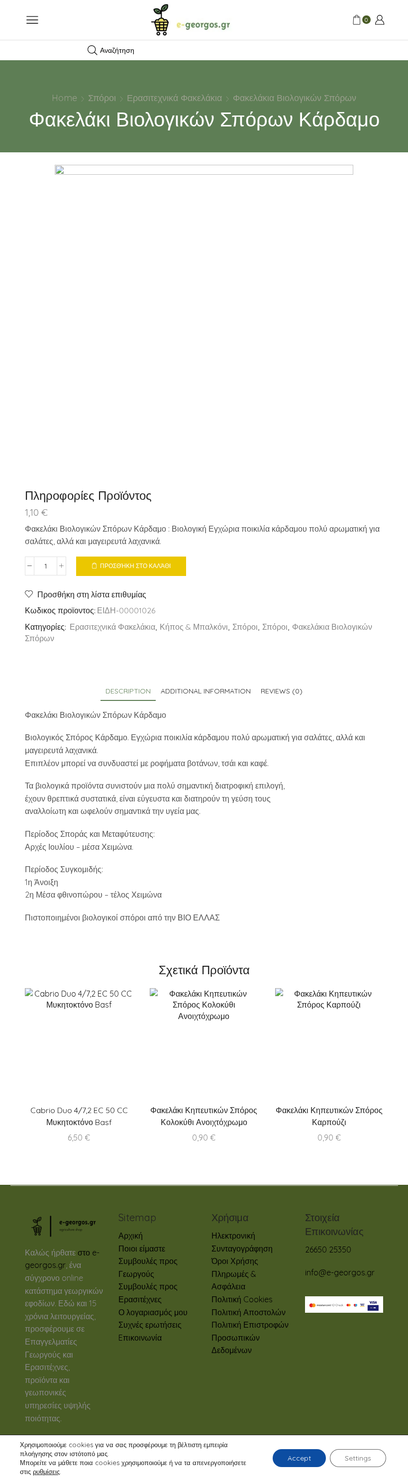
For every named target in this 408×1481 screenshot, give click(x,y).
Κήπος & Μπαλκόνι (194, 627)
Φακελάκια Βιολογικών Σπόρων (294, 98)
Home (64, 98)
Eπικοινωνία (140, 1338)
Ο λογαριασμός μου (153, 1312)
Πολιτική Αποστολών (248, 1312)
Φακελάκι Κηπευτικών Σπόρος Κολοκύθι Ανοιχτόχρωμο (203, 1116)
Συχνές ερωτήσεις (150, 1325)
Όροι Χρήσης (234, 1261)
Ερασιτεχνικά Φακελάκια (174, 98)
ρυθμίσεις (46, 1472)
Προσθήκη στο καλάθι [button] (224, 1046)
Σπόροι (102, 98)
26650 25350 (328, 1249)
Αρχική (130, 1236)
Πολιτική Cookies (242, 1299)
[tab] (128, 691)
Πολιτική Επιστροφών (250, 1325)
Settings (358, 1458)
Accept (299, 1458)
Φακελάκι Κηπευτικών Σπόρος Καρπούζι (329, 1116)
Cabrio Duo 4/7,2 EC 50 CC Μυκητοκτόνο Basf (79, 1116)
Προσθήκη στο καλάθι (135, 566)
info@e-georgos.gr (340, 1272)
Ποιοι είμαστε (141, 1248)
